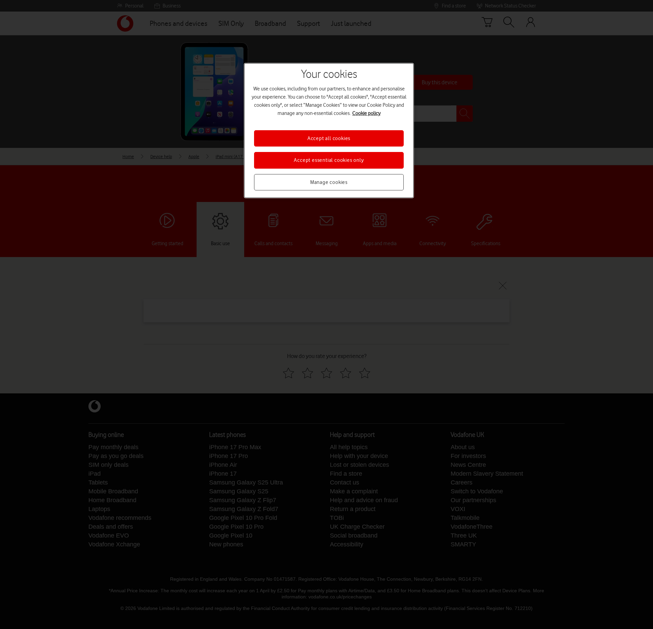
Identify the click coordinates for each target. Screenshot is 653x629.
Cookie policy (366, 113)
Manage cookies (329, 182)
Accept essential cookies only (329, 160)
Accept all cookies (328, 138)
